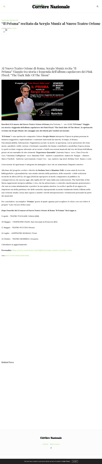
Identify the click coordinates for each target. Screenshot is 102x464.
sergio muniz (24, 255)
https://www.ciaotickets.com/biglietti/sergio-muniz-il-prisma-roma (42, 250)
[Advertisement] (47, 50)
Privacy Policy (55, 444)
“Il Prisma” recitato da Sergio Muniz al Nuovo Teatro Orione (50, 23)
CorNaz (14, 28)
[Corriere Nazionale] (51, 6)
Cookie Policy (65, 461)
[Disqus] (51, 284)
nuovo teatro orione (12, 255)
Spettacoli (14, 20)
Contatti (45, 444)
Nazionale (5, 20)
